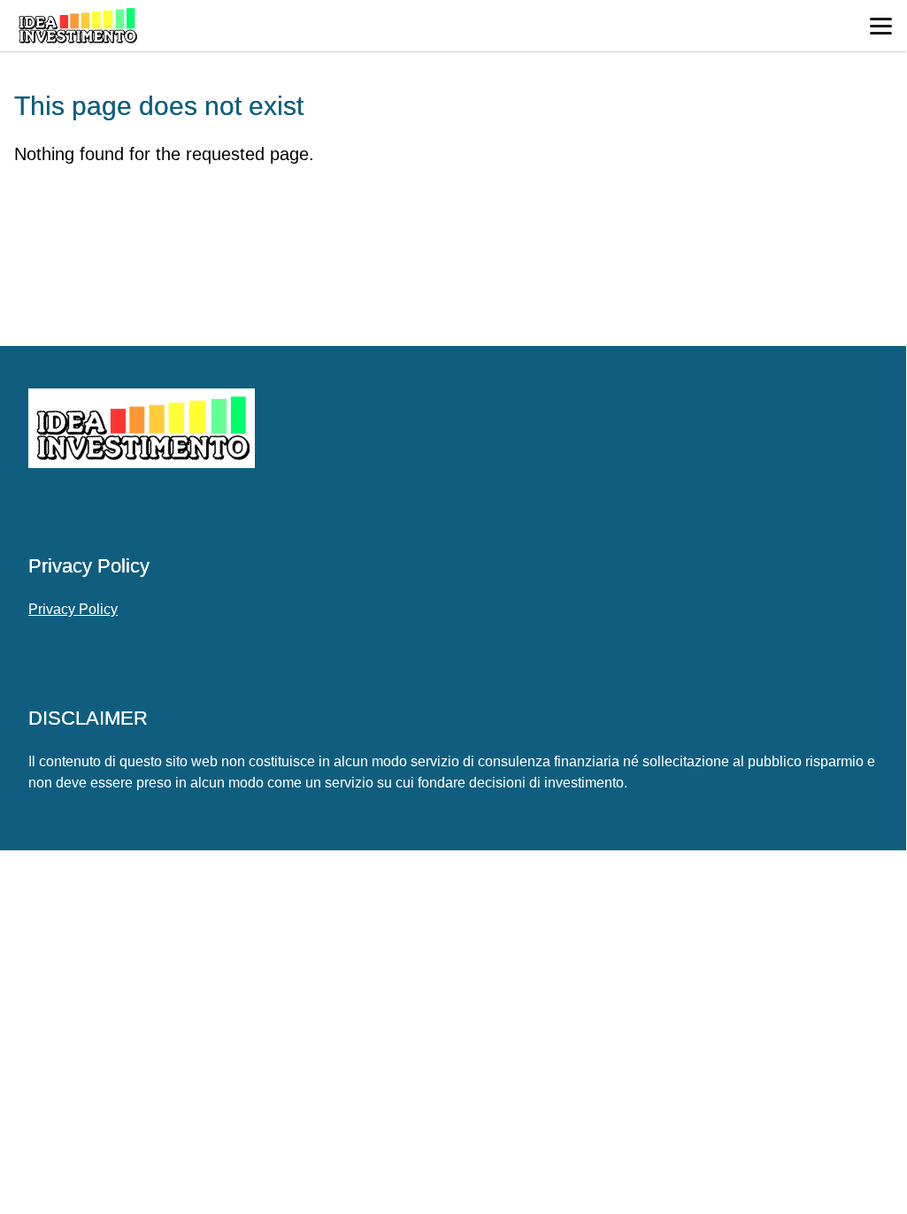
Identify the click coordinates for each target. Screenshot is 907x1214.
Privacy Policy (73, 609)
